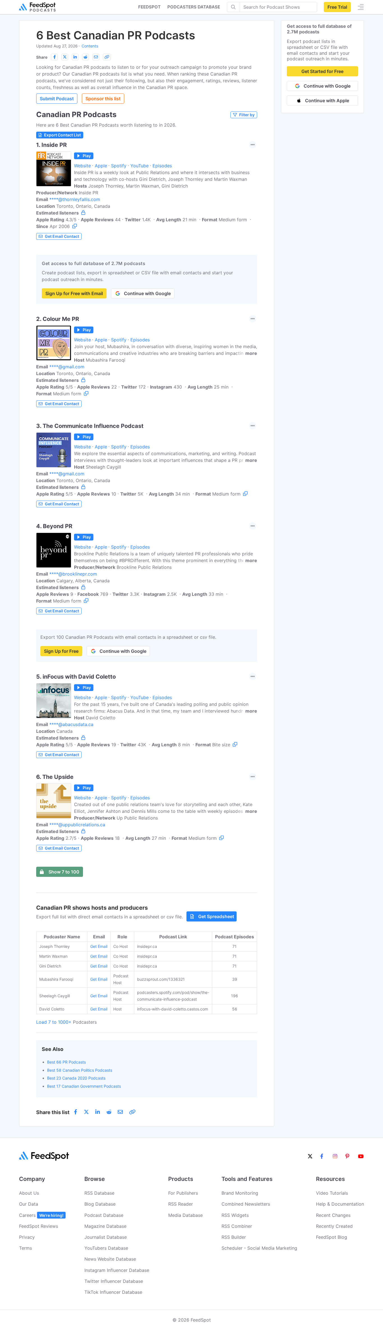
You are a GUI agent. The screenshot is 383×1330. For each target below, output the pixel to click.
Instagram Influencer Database (116, 1270)
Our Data (28, 1204)
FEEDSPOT (149, 7)
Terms (25, 1248)
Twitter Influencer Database (113, 1281)
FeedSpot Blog (331, 1237)
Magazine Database (105, 1226)
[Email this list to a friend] (96, 57)
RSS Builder (234, 1237)
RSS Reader (180, 1204)
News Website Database (110, 1259)
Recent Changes (333, 1215)
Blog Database (100, 1204)
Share (41, 57)
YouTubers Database (106, 1248)
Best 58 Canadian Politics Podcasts (79, 1070)
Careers (41, 1215)
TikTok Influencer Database (113, 1292)
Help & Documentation (340, 1204)
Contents (90, 46)
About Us (29, 1193)
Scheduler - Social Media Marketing (259, 1248)
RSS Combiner (237, 1226)
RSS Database (99, 1193)
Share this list (53, 1112)
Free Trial (337, 7)
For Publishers (183, 1193)
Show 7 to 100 (64, 872)
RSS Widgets (235, 1215)
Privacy (27, 1237)
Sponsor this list (103, 98)
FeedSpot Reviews (38, 1226)
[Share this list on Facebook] (54, 57)
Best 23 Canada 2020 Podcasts (76, 1078)
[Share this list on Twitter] (64, 57)
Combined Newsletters (246, 1204)
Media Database (185, 1215)
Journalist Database (105, 1237)
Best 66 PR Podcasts (66, 1062)
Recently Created (334, 1226)
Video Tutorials (332, 1193)
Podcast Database (103, 1215)
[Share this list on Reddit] (85, 57)
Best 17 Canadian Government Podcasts (84, 1086)
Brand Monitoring (240, 1193)
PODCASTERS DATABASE (193, 7)
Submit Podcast (57, 98)
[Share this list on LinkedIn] (75, 57)
